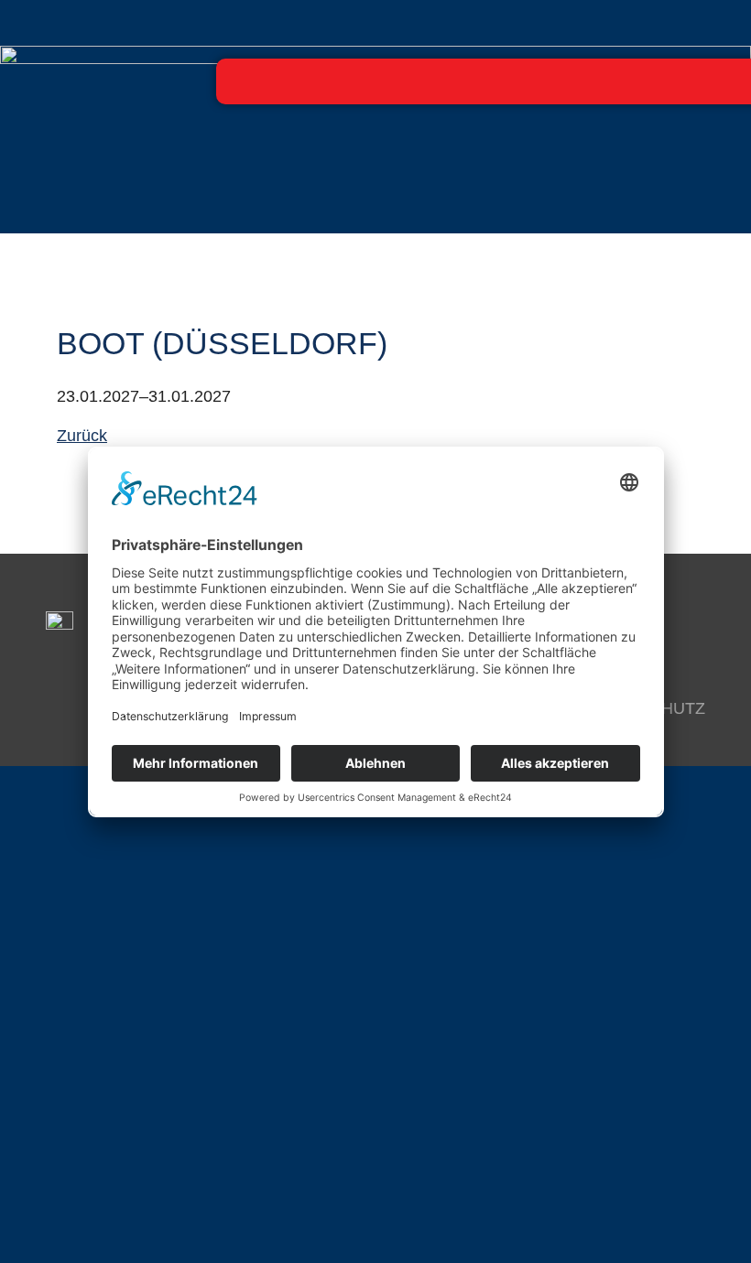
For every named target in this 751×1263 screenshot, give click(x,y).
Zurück (82, 435)
